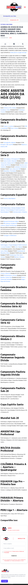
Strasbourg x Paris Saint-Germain (12, 256)
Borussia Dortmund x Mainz (11, 222)
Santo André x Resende (10, 161)
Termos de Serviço (15, 561)
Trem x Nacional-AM (14, 169)
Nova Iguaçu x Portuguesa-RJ (12, 159)
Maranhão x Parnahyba (10, 171)
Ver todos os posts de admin (13, 530)
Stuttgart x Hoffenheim (10, 236)
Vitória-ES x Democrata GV (8, 163)
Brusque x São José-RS (7, 145)
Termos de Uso (15, 551)
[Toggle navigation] (25, 7)
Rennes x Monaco (19, 257)
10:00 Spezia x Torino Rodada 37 (13, 209)
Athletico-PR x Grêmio (10, 108)
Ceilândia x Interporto (21, 167)
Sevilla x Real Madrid (9, 199)
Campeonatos (13, 20)
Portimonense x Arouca (10, 275)
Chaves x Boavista (5, 273)
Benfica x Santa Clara (6, 277)
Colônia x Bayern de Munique (9, 226)
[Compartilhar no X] (22, 44)
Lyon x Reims (4, 251)
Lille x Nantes (18, 247)
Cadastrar (14, 556)
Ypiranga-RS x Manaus (10, 143)
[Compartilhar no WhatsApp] (5, 44)
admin (10, 38)
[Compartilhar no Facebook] (14, 44)
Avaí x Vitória (14, 128)
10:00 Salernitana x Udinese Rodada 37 (11, 208)
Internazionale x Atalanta (20, 212)
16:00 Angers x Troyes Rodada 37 (9, 245)
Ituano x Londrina (8, 126)
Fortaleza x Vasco (5, 110)
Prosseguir (4, 581)
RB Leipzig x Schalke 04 (10, 224)
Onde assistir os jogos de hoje (18, 53)
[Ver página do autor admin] (4, 529)
